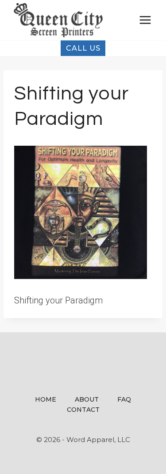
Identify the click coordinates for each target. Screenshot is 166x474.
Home (45, 399)
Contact (83, 410)
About (87, 399)
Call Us (83, 48)
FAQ (124, 399)
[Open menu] (145, 20)
